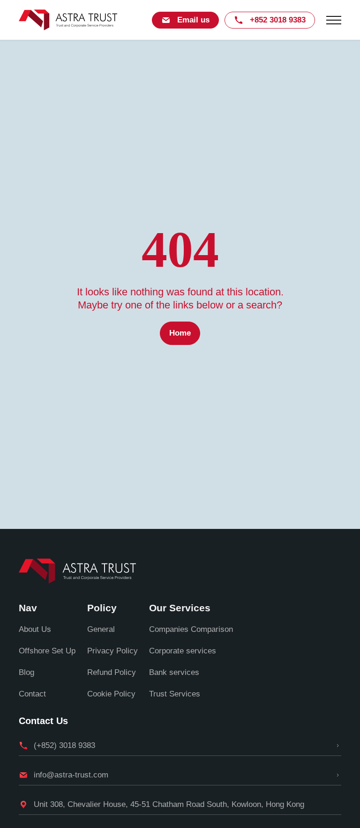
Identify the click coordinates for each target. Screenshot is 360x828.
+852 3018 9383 (278, 19)
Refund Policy (111, 672)
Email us (193, 19)
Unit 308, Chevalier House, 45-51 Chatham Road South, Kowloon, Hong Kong (169, 804)
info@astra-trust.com (71, 774)
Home (180, 333)
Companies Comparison (191, 629)
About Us (35, 629)
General (101, 629)
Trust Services (174, 693)
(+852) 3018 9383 (64, 745)
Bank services (174, 672)
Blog (26, 672)
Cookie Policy (111, 693)
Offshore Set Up (47, 650)
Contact (32, 693)
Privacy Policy (112, 650)
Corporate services (182, 650)
